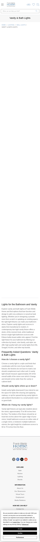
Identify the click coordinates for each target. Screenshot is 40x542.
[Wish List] (33, 4)
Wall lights (21, 25)
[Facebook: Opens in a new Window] (17, 459)
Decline (20, 533)
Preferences (20, 537)
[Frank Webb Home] (11, 4)
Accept (20, 529)
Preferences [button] (25, 524)
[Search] (36, 11)
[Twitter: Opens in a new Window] (21, 459)
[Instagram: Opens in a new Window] (13, 459)
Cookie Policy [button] (16, 522)
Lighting (11, 25)
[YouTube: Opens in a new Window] (26, 459)
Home (4, 25)
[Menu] (2, 4)
